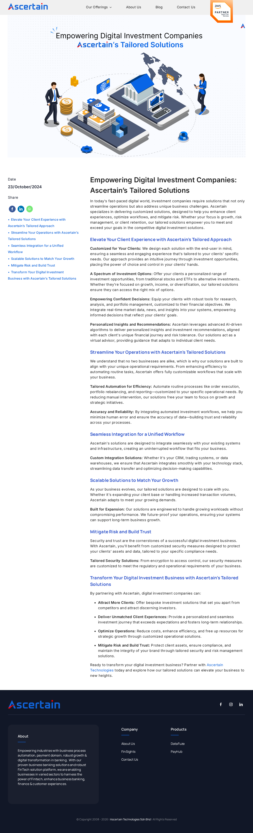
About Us (128, 743)
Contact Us (129, 759)
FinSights (128, 751)
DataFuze (178, 743)
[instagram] (231, 704)
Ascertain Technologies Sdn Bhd (130, 819)
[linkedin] (241, 704)
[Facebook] (12, 209)
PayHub (176, 751)
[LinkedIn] (21, 209)
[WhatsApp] (29, 209)
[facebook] (221, 704)
